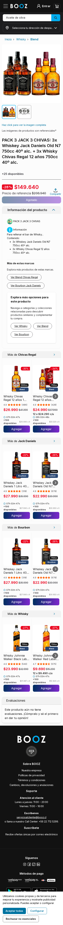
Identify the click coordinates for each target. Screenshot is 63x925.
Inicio (8, 39)
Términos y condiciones (31, 780)
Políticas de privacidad (31, 775)
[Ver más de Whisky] (54, 614)
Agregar (16, 429)
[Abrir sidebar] (6, 6)
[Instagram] (24, 864)
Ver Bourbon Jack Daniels (26, 285)
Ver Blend (42, 326)
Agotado (31, 200)
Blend (34, 39)
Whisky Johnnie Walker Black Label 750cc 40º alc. (16, 657)
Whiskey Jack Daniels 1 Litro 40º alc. (16, 484)
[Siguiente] (55, 396)
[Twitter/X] (33, 864)
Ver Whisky (20, 326)
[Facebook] (29, 864)
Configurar (37, 910)
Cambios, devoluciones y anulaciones (31, 784)
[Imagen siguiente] (57, 73)
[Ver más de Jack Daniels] (54, 441)
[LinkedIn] (38, 864)
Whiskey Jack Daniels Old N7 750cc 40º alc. (43, 484)
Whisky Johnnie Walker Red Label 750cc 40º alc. (44, 657)
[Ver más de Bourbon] (54, 527)
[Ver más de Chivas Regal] (54, 355)
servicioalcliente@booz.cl (31, 817)
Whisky (21, 39)
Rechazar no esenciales (21, 918)
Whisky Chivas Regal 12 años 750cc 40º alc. (42, 398)
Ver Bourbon (21, 334)
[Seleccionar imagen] (9, 112)
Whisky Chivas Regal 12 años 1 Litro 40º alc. (14, 398)
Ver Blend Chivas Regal (24, 277)
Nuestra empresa (31, 770)
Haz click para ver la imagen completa (24, 124)
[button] (31, 17)
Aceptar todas (14, 910)
